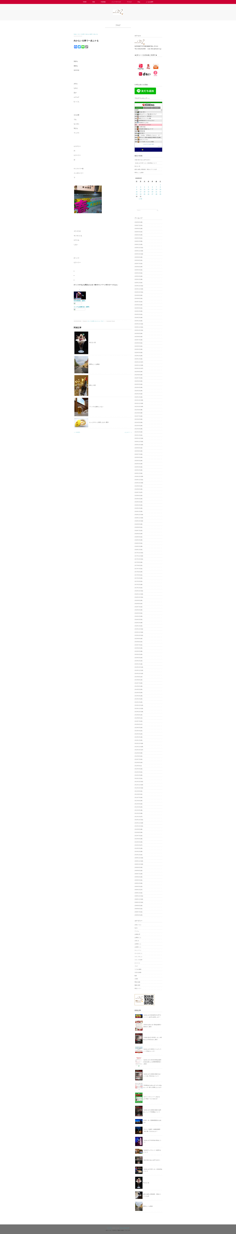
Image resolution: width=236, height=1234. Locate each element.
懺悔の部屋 (137, 985)
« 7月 (140, 199)
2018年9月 (137, 524)
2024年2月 (137, 317)
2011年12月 (138, 781)
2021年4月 (137, 425)
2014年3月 (137, 695)
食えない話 (92, 342)
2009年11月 (138, 861)
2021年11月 (138, 403)
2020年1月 (137, 473)
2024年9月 (137, 295)
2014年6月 (137, 686)
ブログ (102, 321)
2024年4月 (137, 311)
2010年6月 (137, 838)
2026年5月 (137, 231)
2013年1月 (137, 740)
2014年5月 (137, 689)
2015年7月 (137, 645)
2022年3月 (137, 390)
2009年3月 (137, 886)
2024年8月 (137, 298)
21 (156, 192)
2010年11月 (138, 823)
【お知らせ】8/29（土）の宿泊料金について (146, 163)
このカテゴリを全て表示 (148, 144)
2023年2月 (137, 355)
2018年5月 (137, 537)
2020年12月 (138, 438)
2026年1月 (137, 244)
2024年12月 (138, 285)
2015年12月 (138, 629)
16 (136, 192)
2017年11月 (138, 556)
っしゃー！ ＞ (128, 432)
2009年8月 (137, 870)
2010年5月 (137, 842)
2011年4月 (137, 807)
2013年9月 (137, 715)
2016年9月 (137, 600)
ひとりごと (97, 321)
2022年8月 (137, 374)
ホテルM (109, 1227)
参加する (160, 146)
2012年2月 (137, 775)
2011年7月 (137, 797)
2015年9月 (137, 638)
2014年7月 (137, 683)
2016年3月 (137, 619)
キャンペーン (138, 950)
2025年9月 (137, 257)
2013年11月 (138, 708)
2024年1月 (137, 320)
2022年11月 (138, 365)
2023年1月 (137, 359)
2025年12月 (138, 247)
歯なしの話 (92, 385)
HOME (85, 2)
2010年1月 (137, 854)
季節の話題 (137, 982)
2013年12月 (138, 705)
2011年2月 (137, 813)
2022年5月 (137, 384)
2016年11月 (138, 594)
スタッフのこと (138, 956)
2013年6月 (137, 724)
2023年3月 (137, 352)
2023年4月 (137, 349)
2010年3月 (137, 848)
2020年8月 (137, 451)
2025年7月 (137, 263)
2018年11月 (138, 517)
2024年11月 (138, 289)
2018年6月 (137, 533)
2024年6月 (137, 304)
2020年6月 (137, 457)
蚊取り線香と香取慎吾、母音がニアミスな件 (146, 169)
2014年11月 (138, 670)
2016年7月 (137, 606)
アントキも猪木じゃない (96, 406)
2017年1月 (137, 587)
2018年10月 (138, 521)
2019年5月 (137, 498)
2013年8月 (137, 718)
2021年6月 (137, 419)
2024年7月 (137, 301)
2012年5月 (137, 765)
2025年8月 (137, 260)
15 (160, 189)
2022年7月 (137, 378)
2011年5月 (137, 804)
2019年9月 (137, 486)
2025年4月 (137, 273)
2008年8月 (137, 908)
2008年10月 (138, 902)
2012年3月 (137, 772)
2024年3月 (137, 314)
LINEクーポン (138, 924)
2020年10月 (138, 444)
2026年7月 (137, 225)
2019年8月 (137, 489)
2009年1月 (137, 893)
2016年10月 (138, 597)
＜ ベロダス (77, 432)
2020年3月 (137, 467)
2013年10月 (138, 711)
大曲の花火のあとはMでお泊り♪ (142, 159)
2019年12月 (138, 476)
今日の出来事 (138, 972)
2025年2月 (137, 279)
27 (152, 194)
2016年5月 (137, 613)
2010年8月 (137, 832)
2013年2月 (137, 737)
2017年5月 (137, 575)
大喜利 (136, 978)
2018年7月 (137, 530)
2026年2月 (137, 241)
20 (152, 192)
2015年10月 (138, 635)
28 (156, 194)
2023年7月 (137, 339)
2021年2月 (137, 432)
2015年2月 (137, 660)
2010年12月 (138, 819)
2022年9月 (137, 371)
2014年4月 (137, 692)
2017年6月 (137, 571)
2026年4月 (137, 235)
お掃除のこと (138, 937)
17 (140, 192)
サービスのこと (138, 953)
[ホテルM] (118, 11)
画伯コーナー (138, 988)
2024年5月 (137, 308)
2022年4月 (137, 387)
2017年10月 (138, 559)
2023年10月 (138, 330)
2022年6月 (137, 381)
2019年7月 (137, 492)
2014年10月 (138, 673)
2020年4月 (137, 463)
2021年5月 (137, 422)
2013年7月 (137, 721)
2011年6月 (137, 800)
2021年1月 (137, 435)
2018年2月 (137, 546)
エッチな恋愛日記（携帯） (82, 307)
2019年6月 (137, 495)
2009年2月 (137, 889)
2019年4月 (137, 502)
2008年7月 (137, 912)
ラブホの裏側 (138, 969)
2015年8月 (137, 641)
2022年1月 (137, 397)
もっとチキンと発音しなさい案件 (99, 422)
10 (140, 189)
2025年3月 (137, 276)
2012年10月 (138, 749)
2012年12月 (138, 743)
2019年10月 (138, 482)
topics (136, 928)
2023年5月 (137, 346)
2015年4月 (137, 654)
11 (144, 189)
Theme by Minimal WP (124, 1227)
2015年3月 (137, 657)
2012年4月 (137, 769)
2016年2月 (137, 622)
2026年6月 (137, 228)
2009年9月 (137, 867)
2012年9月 (137, 753)
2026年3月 (137, 238)
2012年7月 (137, 759)
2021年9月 (137, 409)
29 (160, 194)
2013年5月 (137, 727)
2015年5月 (137, 651)
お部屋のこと (138, 944)
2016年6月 (137, 610)
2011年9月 (137, 791)
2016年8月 (137, 603)
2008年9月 (137, 905)
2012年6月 (137, 762)
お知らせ (137, 940)
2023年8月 (137, 336)
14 (156, 189)
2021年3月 (137, 428)
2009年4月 (137, 883)
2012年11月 (138, 746)
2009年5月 (137, 880)
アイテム (137, 931)
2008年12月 (138, 896)
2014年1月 (137, 702)
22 (160, 192)
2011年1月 (137, 816)
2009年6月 (137, 877)
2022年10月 (138, 368)
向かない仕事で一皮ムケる (92, 34)
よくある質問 (149, 2)
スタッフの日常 (90, 321)
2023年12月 (138, 324)
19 (148, 192)
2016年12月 (138, 591)
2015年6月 (137, 648)
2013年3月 (137, 734)
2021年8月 (137, 413)
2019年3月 (137, 505)
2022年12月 (138, 362)
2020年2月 (137, 470)
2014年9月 (137, 676)
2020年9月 (137, 448)
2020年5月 (137, 460)
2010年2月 (137, 851)
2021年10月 (138, 406)
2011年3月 (137, 810)
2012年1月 (137, 778)
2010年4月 (137, 845)
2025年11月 (138, 250)
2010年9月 (137, 829)
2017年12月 (138, 552)
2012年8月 (137, 756)
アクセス (129, 2)
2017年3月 (137, 581)
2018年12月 (138, 514)
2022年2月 (137, 393)
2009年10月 (138, 864)
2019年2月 (137, 508)
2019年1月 (137, 511)
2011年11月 (138, 784)
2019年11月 (138, 479)
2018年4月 (137, 540)
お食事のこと (138, 947)
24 (140, 194)
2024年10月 (138, 292)
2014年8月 (137, 680)
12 (148, 189)
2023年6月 (137, 343)
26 (148, 194)
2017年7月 (137, 568)
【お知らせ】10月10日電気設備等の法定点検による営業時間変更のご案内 (152, 1062)
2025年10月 (138, 254)
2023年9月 (137, 333)
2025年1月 (137, 282)
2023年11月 (138, 327)
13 (152, 189)
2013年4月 (137, 730)
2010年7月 (137, 835)
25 (144, 194)
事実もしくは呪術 (94, 364)
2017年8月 (137, 565)
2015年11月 (138, 632)
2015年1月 (137, 664)
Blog (139, 2)
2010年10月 (138, 826)
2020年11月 (138, 441)
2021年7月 (137, 416)
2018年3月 (137, 543)
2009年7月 (137, 873)
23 (136, 194)
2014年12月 (138, 667)
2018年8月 (137, 527)
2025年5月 (137, 270)
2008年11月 (138, 899)
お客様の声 (137, 934)
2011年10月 (138, 788)
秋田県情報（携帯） (80, 301)
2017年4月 (137, 578)
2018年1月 (137, 549)
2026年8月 (137, 222)
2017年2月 (137, 584)
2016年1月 (137, 626)
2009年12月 (138, 858)
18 (144, 192)
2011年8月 (137, 794)
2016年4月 (137, 616)
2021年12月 (138, 400)
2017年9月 (137, 562)
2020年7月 (137, 454)
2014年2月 (137, 699)
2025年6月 (137, 266)
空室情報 (103, 2)
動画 (136, 975)
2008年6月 (137, 915)
